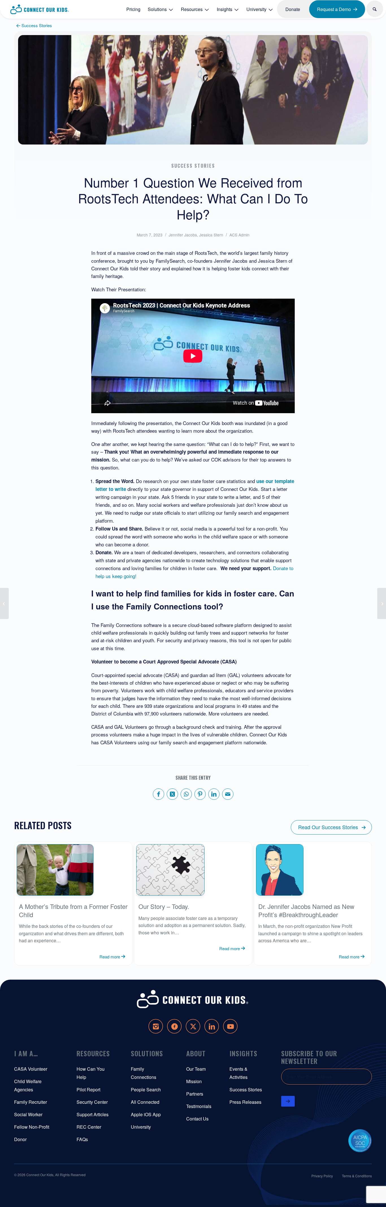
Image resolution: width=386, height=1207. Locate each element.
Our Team (196, 1069)
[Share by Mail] (227, 794)
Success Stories (245, 1089)
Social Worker (28, 1114)
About (196, 1053)
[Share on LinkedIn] (214, 794)
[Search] (375, 9)
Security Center (92, 1102)
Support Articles (93, 1114)
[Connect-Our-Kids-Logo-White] (193, 999)
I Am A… (26, 1053)
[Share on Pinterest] (200, 794)
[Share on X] (172, 794)
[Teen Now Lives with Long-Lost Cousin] (381, 603)
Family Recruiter (30, 1102)
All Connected (145, 1102)
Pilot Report (88, 1089)
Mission (194, 1081)
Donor (20, 1139)
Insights (243, 1053)
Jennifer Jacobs (183, 235)
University (141, 1127)
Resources (93, 1053)
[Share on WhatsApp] (186, 794)
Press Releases (245, 1102)
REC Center (89, 1127)
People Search (146, 1089)
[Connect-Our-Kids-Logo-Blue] (40, 9)
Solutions (147, 1053)
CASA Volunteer (30, 1069)
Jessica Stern (211, 235)
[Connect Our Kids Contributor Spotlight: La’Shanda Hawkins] (4, 603)
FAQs (82, 1139)
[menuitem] (133, 9)
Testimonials (198, 1106)
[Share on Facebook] (158, 794)
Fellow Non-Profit (31, 1127)
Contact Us (197, 1118)
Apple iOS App (146, 1114)
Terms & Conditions (357, 1175)
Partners (194, 1093)
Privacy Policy (322, 1175)
